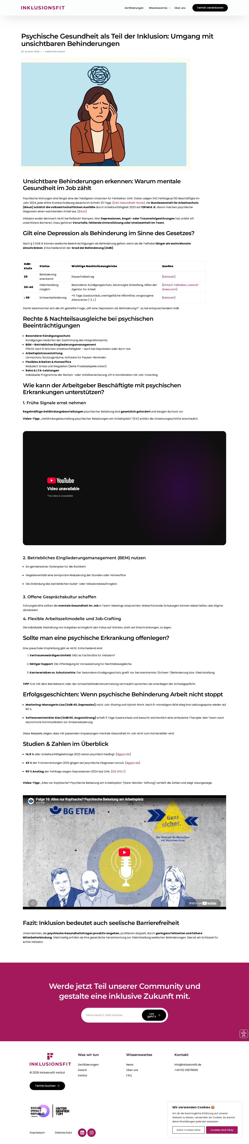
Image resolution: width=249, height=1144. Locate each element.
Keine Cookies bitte (188, 1130)
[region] (205, 1119)
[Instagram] (91, 1132)
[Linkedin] (82, 1132)
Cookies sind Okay (221, 1130)
